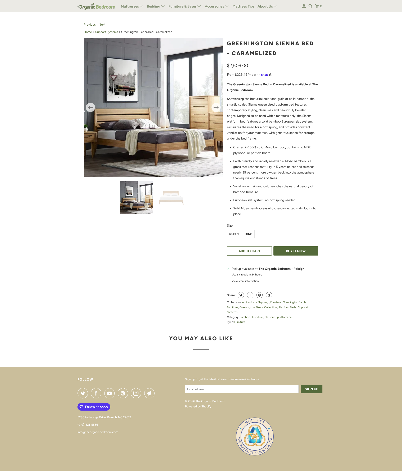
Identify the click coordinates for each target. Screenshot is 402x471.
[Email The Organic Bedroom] (150, 393)
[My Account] (304, 6)
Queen (234, 234)
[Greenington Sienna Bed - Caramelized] (153, 107)
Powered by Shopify (198, 406)
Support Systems (106, 32)
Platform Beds (288, 307)
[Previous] (90, 107)
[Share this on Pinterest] (259, 295)
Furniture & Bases (183, 6)
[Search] (311, 6)
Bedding (154, 6)
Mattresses (130, 6)
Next (102, 24)
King (248, 234)
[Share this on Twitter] (240, 295)
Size (230, 225)
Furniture (276, 302)
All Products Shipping (255, 302)
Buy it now (296, 251)
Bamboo (245, 317)
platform (270, 317)
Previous (90, 24)
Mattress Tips (243, 6)
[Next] (216, 107)
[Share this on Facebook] (249, 295)
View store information (245, 281)
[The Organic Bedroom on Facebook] (97, 393)
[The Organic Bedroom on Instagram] (137, 393)
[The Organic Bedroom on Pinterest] (124, 393)
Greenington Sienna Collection (258, 307)
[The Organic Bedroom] (96, 6)
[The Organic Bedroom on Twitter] (83, 393)
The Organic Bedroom (210, 401)
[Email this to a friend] (268, 295)
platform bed (285, 317)
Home (88, 32)
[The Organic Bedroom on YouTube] (110, 393)
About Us (266, 6)
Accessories (215, 6)
